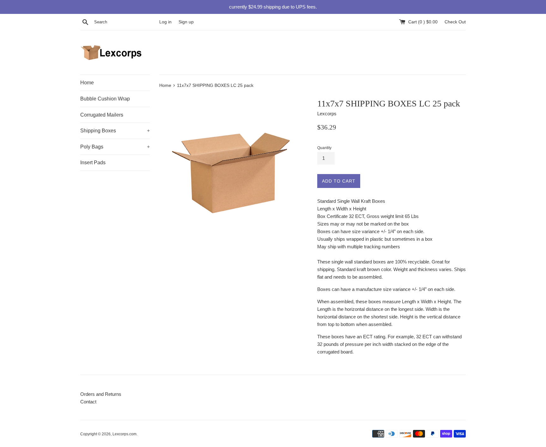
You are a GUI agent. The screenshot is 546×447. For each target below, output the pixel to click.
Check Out (455, 22)
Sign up (186, 22)
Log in (165, 22)
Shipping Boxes (115, 130)
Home (87, 82)
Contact (88, 401)
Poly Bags (115, 146)
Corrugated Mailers (101, 115)
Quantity (324, 148)
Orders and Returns (100, 394)
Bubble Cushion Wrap (105, 98)
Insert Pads (93, 162)
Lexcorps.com (124, 434)
